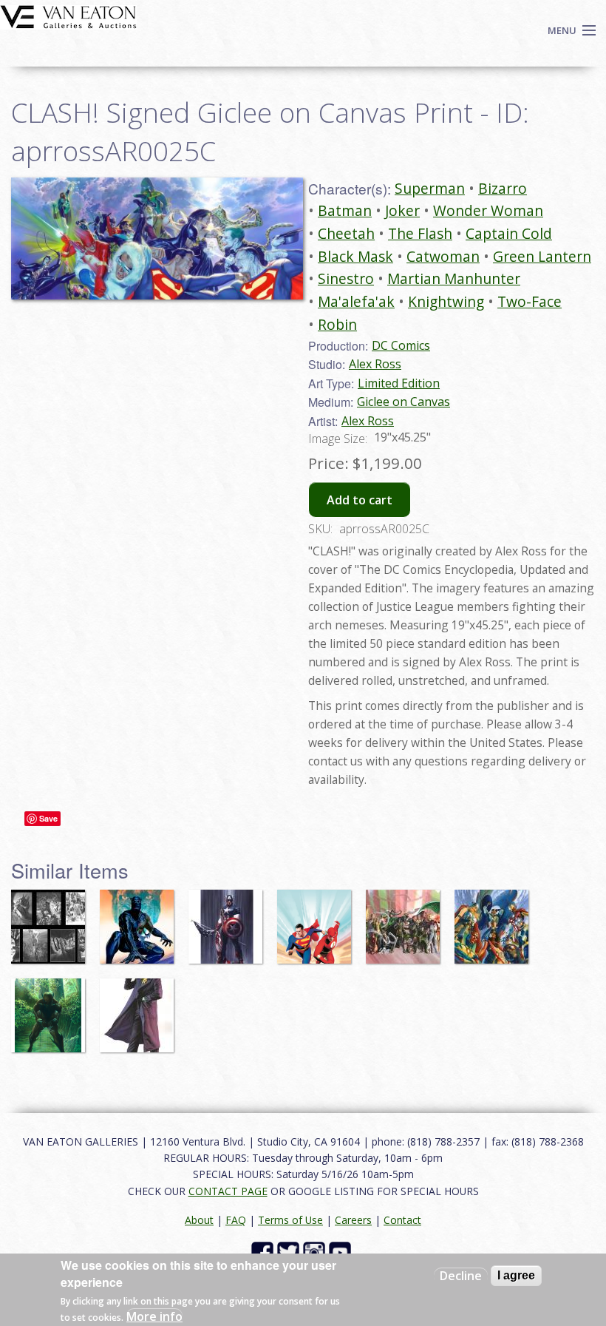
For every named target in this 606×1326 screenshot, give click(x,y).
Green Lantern (542, 256)
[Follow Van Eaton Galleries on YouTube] (342, 1252)
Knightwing (446, 301)
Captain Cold (509, 233)
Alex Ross (375, 364)
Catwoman (443, 256)
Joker (402, 210)
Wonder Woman (488, 210)
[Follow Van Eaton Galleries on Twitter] (290, 1252)
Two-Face (529, 301)
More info (154, 1316)
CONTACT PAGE (228, 1191)
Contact (402, 1220)
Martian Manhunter (453, 278)
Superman (430, 188)
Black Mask (355, 256)
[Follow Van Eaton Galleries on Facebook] (264, 1252)
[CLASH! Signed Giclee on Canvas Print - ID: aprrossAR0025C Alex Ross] (157, 237)
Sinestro (346, 278)
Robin (337, 324)
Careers (353, 1220)
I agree (516, 1275)
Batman (345, 210)
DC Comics (401, 345)
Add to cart (359, 500)
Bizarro (502, 188)
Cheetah (346, 233)
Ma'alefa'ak (356, 301)
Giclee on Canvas (403, 401)
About (199, 1220)
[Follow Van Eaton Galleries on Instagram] (316, 1252)
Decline (461, 1276)
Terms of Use (290, 1220)
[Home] (68, 15)
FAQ (235, 1220)
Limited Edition (399, 383)
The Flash (420, 233)
